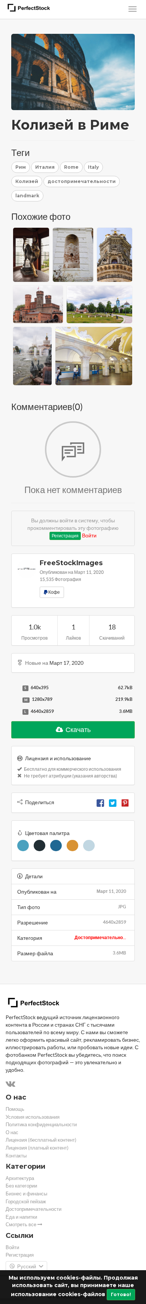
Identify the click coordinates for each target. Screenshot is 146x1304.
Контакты (16, 1156)
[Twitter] (112, 802)
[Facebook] (100, 802)
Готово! (121, 1294)
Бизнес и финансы (26, 1194)
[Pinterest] (125, 802)
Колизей (26, 181)
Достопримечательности (33, 1209)
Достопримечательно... (100, 937)
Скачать (77, 730)
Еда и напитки (21, 1217)
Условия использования (33, 1117)
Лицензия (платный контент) (37, 1148)
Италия (45, 167)
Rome (71, 167)
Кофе (54, 592)
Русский (26, 1266)
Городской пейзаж (26, 1201)
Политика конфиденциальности (41, 1124)
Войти (89, 535)
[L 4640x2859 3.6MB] (15, 712)
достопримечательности (82, 181)
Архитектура (20, 1178)
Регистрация (65, 535)
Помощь (15, 1109)
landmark (27, 195)
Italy (93, 167)
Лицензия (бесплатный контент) (41, 1140)
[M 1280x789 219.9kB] (15, 699)
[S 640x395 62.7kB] (15, 688)
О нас (12, 1132)
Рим (20, 167)
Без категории (21, 1186)
